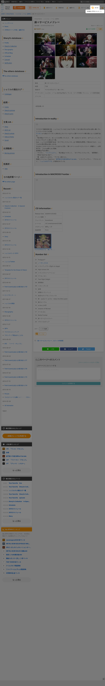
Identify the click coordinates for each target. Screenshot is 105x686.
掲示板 (96, 7)
